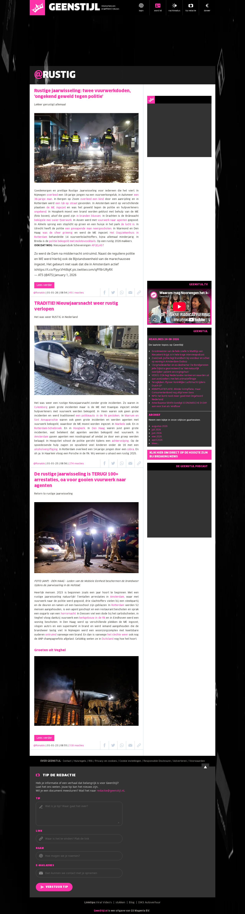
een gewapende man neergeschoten (88, 228)
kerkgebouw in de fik (92, 618)
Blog (132, 902)
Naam (40, 848)
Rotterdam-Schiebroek (48, 428)
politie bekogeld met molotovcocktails (72, 241)
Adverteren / (181, 761)
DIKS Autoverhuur (149, 902)
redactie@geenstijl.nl (110, 790)
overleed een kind (92, 199)
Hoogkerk (79, 428)
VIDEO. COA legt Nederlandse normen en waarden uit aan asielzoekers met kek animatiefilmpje (180, 377)
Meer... (155, 443)
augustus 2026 (159, 426)
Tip (38, 799)
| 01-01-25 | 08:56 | (65, 464)
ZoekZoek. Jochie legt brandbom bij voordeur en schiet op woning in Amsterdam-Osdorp (180, 359)
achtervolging (120, 441)
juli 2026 (156, 429)
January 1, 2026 (65, 275)
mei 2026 (157, 436)
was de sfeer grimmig (57, 233)
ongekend (40, 212)
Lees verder (44, 285)
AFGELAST (97, 245)
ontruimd (50, 635)
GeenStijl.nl (101, 911)
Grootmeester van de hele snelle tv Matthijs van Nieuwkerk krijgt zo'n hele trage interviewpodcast (178, 352)
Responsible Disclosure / (158, 761)
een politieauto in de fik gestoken (97, 416)
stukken (120, 902)
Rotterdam (117, 605)
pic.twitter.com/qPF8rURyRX (92, 269)
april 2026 (157, 440)
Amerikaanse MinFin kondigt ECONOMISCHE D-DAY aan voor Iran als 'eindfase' (179, 404)
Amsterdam (41, 437)
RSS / (92, 761)
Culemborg (40, 407)
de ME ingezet (56, 207)
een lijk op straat (66, 203)
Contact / (68, 761)
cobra (130, 449)
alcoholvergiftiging (46, 449)
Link (39, 831)
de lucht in (128, 224)
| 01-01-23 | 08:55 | (65, 746)
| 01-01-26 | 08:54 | (65, 293)
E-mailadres (45, 865)
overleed (52, 195)
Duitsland (108, 639)
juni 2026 (157, 433)
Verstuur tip (57, 887)
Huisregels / (81, 761)
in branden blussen (88, 216)
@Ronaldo (39, 293)
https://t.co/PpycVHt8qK (54, 269)
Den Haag (98, 428)
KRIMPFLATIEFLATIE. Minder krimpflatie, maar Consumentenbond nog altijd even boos (176, 390)
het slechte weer (117, 635)
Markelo (120, 424)
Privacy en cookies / (107, 761)
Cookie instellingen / (131, 761)
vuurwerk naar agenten (112, 220)
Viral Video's (104, 902)
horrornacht (68, 614)
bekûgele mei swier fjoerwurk (53, 220)
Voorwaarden (197, 761)
